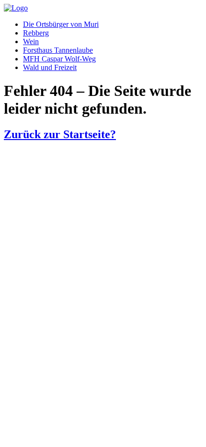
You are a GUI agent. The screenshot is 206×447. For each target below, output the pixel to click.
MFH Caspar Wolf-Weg (59, 59)
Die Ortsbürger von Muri (61, 24)
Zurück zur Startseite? (60, 134)
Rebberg (36, 33)
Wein (31, 41)
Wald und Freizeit (50, 67)
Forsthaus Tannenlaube (58, 50)
